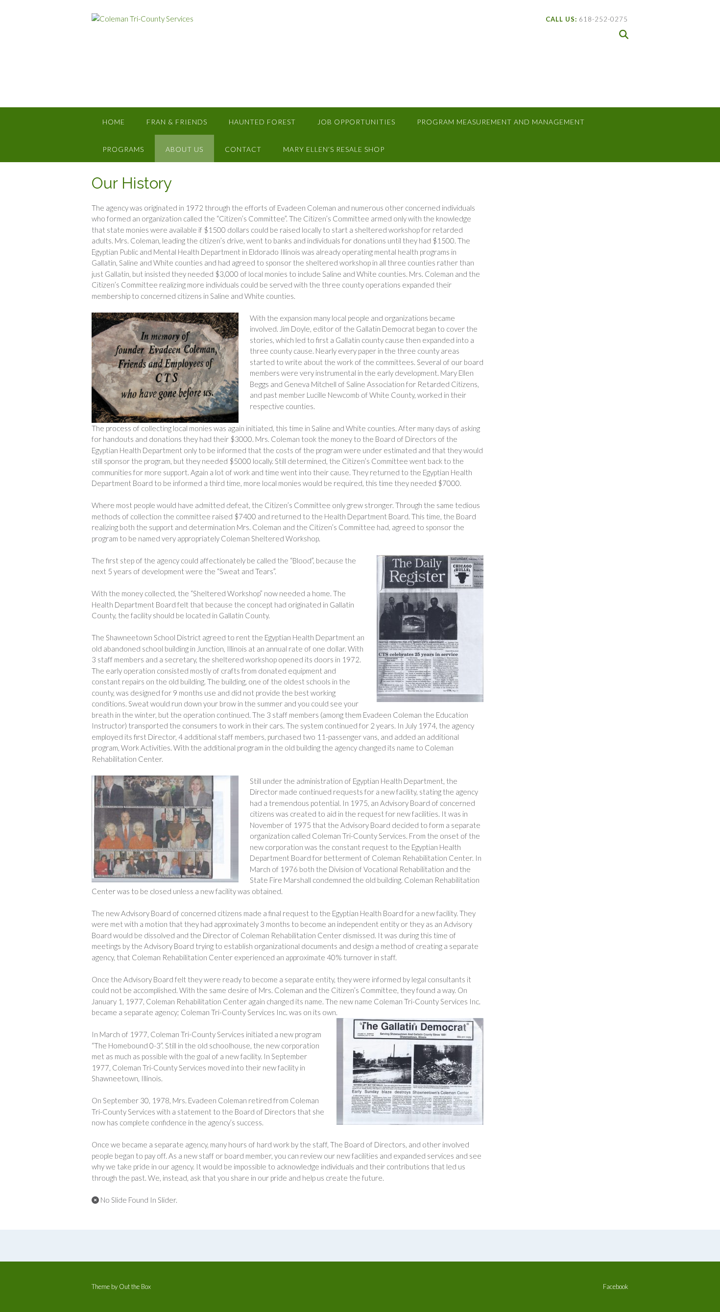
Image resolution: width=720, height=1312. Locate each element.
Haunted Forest (262, 122)
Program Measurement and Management (501, 122)
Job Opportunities (356, 122)
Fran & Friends (176, 122)
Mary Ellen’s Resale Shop (333, 149)
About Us (184, 149)
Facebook (615, 1287)
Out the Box (135, 1286)
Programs (123, 149)
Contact (243, 149)
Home (113, 122)
